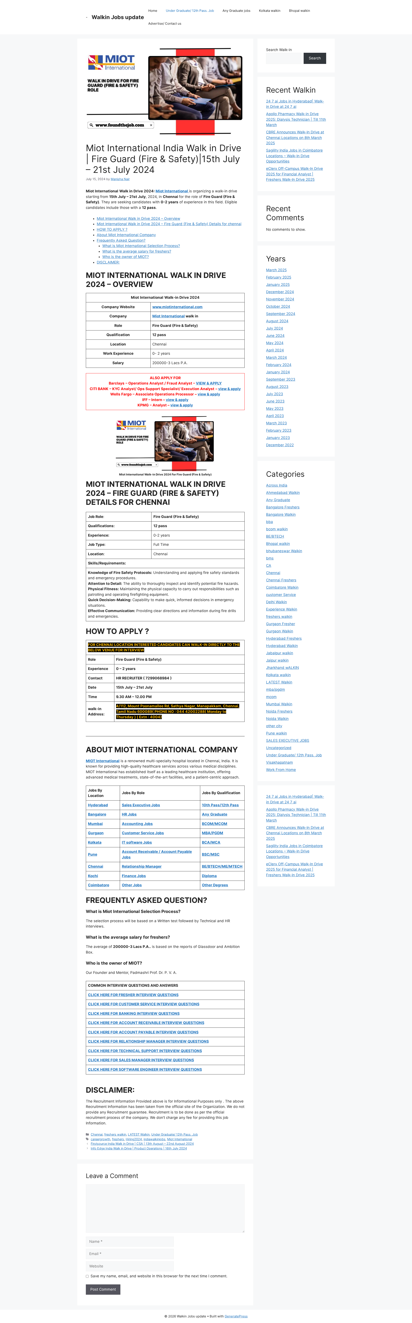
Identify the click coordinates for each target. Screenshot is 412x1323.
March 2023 (276, 423)
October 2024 (278, 306)
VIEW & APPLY (209, 383)
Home (152, 11)
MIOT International (103, 761)
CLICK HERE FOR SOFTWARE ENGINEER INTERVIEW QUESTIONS (145, 1069)
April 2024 (275, 350)
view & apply (229, 389)
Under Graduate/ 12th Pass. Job (190, 11)
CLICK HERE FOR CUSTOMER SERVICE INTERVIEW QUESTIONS (143, 1004)
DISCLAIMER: (108, 262)
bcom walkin (277, 529)
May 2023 (274, 408)
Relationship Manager (142, 866)
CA (268, 565)
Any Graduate (278, 500)
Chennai (97, 1134)
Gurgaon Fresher (280, 624)
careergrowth (100, 1139)
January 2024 (278, 372)
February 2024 (278, 365)
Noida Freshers (279, 711)
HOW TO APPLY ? (112, 229)
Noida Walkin (277, 719)
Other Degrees (215, 885)
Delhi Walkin (276, 602)
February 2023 (278, 430)
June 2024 (275, 335)
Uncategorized (278, 748)
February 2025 (278, 277)
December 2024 (280, 292)
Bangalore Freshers (283, 507)
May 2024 (274, 343)
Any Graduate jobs (236, 11)
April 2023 (275, 416)
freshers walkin (115, 1134)
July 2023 (274, 394)
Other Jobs (132, 885)
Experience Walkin (281, 609)
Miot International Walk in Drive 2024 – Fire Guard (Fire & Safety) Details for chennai (169, 224)
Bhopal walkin (299, 11)
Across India (276, 485)
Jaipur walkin (277, 660)
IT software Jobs (137, 842)
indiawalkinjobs (154, 1139)
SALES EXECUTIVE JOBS (287, 740)
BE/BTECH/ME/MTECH (222, 866)
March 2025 (276, 270)
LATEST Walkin (139, 1134)
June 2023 (275, 401)
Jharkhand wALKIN (282, 667)
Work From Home (281, 770)
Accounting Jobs (137, 824)
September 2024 (280, 314)
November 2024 (280, 299)
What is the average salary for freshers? (136, 251)
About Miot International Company (126, 235)
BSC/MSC (211, 854)
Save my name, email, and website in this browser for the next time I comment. (159, 1276)
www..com (177, 307)
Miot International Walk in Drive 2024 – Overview (138, 218)
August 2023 (277, 387)
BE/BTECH (275, 536)
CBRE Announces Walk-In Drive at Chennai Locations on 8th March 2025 (295, 137)
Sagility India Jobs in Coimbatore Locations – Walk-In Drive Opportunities (294, 155)
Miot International (168, 316)
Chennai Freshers (281, 580)
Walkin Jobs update (118, 17)
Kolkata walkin (269, 11)
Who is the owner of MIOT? (125, 257)
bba (269, 522)
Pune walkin (276, 733)
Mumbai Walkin (279, 704)
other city (274, 726)
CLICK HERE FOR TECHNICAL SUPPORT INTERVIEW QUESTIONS (145, 1051)
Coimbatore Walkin (282, 587)
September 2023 (280, 379)
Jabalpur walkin (279, 653)
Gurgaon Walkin (279, 631)
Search (315, 58)
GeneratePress (236, 1316)
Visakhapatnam (279, 762)
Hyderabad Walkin (282, 646)
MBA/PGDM (212, 833)
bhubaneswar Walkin (284, 551)
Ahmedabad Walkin (283, 492)
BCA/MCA (211, 842)
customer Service (281, 595)
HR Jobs (129, 814)
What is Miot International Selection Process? (141, 246)
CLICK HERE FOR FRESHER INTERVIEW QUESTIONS (133, 995)
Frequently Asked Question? (121, 240)
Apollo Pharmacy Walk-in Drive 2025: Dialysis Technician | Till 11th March (296, 119)
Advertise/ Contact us (164, 23)
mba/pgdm (275, 689)
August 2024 (277, 321)
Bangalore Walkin (281, 514)
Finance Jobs (134, 876)
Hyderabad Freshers (284, 638)
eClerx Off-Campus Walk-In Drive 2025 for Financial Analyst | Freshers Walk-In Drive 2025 (294, 174)
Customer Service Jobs (143, 833)
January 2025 (278, 284)
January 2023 (278, 438)
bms (270, 558)
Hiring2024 (134, 1139)
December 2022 (280, 445)
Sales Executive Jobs (141, 805)
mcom (271, 697)
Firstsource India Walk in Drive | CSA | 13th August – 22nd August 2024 (142, 1143)
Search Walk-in (279, 50)
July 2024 (274, 328)
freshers (118, 1139)
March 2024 (276, 357)
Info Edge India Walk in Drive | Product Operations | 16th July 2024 (139, 1148)
